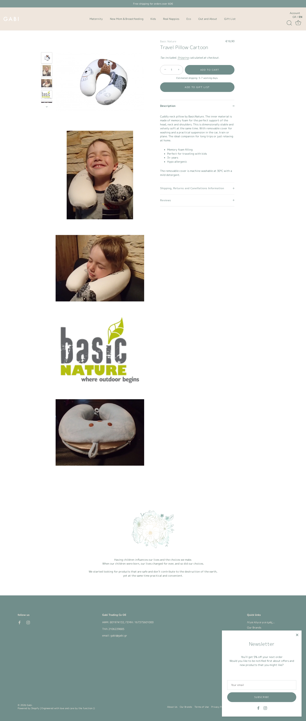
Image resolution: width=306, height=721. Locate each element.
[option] (46, 58)
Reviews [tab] (165, 200)
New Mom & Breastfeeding (126, 19)
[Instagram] (265, 708)
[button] (197, 87)
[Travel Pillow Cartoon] (46, 57)
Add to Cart (209, 69)
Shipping (183, 57)
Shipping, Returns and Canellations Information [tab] (192, 188)
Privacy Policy (219, 706)
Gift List (230, 19)
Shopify (35, 708)
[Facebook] (258, 708)
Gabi (29, 705)
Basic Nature (168, 41)
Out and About (207, 19)
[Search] (289, 23)
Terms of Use (201, 706)
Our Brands (254, 627)
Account (295, 13)
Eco (188, 19)
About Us (172, 706)
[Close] (297, 635)
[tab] (197, 147)
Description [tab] (167, 106)
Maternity (96, 19)
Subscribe (261, 697)
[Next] (47, 107)
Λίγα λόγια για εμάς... (261, 622)
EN (300, 17)
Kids (153, 19)
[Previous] (47, 47)
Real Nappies (171, 19)
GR (294, 17)
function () (89, 708)
